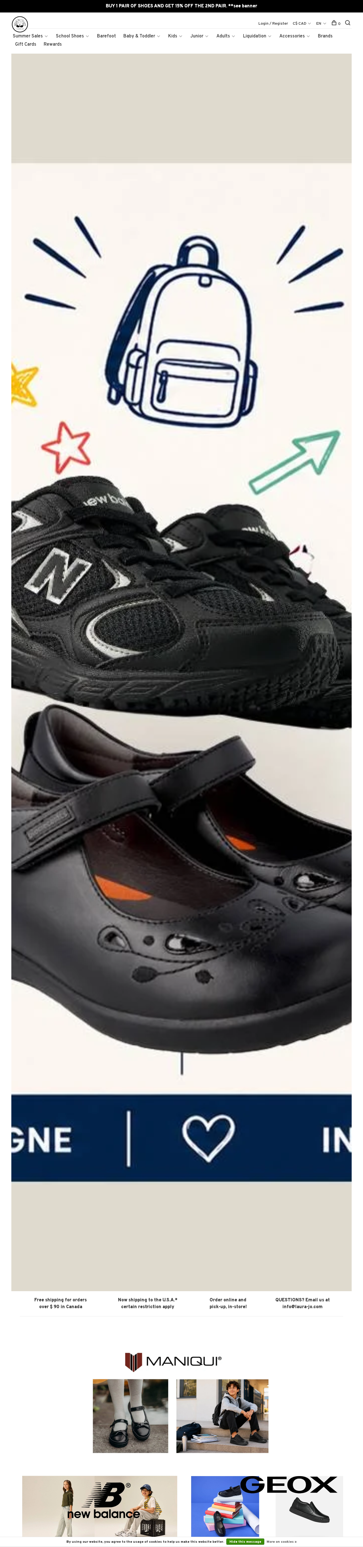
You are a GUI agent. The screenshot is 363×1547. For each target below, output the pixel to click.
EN (318, 23)
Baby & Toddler (139, 36)
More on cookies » (282, 1542)
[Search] (348, 24)
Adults (223, 36)
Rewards (53, 44)
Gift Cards (25, 44)
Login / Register (273, 23)
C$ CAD (300, 23)
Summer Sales (28, 36)
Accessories (292, 36)
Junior (196, 36)
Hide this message (245, 1542)
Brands (325, 36)
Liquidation (254, 36)
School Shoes (70, 36)
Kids (172, 36)
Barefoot (106, 36)
